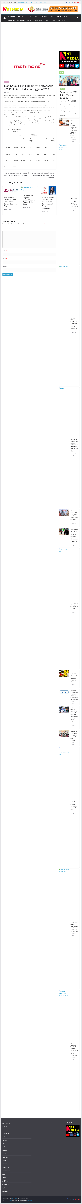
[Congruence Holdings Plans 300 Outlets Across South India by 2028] (64, 204)
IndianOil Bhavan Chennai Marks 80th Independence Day (74, 805)
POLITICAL (28, 16)
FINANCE (36, 16)
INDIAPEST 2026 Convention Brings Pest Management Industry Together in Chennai (74, 324)
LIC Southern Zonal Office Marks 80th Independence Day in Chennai (74, 736)
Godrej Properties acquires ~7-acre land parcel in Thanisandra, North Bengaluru (16, 174)
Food (46, 20)
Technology (38, 20)
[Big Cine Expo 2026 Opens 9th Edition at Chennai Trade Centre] (64, 608)
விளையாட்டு (5, 1191)
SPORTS (66, 16)
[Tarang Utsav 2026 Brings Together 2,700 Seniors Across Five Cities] (69, 80)
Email (4, 258)
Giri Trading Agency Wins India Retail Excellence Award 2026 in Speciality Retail (74, 516)
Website (4, 266)
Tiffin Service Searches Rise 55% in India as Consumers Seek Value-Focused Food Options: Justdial (74, 445)
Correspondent (74, 104)
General (62, 88)
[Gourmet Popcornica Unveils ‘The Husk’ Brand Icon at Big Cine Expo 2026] (64, 679)
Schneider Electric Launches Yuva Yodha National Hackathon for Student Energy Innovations (74, 1048)
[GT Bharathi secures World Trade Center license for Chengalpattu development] (64, 697)
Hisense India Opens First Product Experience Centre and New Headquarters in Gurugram (74, 535)
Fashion (53, 20)
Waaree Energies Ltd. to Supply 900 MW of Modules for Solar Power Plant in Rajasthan (42, 175)
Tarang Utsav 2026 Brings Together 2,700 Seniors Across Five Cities (68, 96)
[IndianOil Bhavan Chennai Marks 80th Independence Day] (64, 807)
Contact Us (61, 20)
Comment (6, 229)
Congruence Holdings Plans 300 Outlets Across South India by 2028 (74, 202)
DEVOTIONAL (11, 20)
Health (59, 16)
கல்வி (3, 1174)
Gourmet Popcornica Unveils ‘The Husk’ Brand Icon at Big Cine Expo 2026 (73, 677)
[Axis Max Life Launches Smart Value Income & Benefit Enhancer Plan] (10, 187)
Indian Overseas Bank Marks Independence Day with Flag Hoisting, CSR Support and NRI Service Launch (74, 715)
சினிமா (4, 1177)
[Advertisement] (41, 39)
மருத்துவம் (4, 1187)
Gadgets (29, 20)
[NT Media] (4, 18)
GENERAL (20, 16)
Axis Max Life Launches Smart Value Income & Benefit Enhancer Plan (10, 202)
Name (4, 251)
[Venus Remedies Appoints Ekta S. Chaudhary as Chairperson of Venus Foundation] (48, 187)
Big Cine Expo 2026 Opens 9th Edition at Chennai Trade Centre (74, 606)
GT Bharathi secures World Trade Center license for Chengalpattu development (74, 695)
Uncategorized (6, 1171)
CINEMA (52, 16)
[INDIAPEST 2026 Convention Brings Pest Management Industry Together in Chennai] (64, 326)
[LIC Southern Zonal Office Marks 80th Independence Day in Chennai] (64, 738)
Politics (4, 1160)
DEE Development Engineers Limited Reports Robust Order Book (29, 199)
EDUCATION (44, 16)
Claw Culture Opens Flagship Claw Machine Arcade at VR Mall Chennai (74, 927)
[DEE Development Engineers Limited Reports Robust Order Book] (29, 187)
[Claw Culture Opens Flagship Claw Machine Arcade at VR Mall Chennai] (64, 929)
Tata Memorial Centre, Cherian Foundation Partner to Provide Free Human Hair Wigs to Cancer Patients (32, 3)
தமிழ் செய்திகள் (11, 16)
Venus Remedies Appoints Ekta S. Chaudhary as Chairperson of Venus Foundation (48, 203)
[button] (66, 20)
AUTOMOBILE (21, 20)
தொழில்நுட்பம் (5, 1184)
